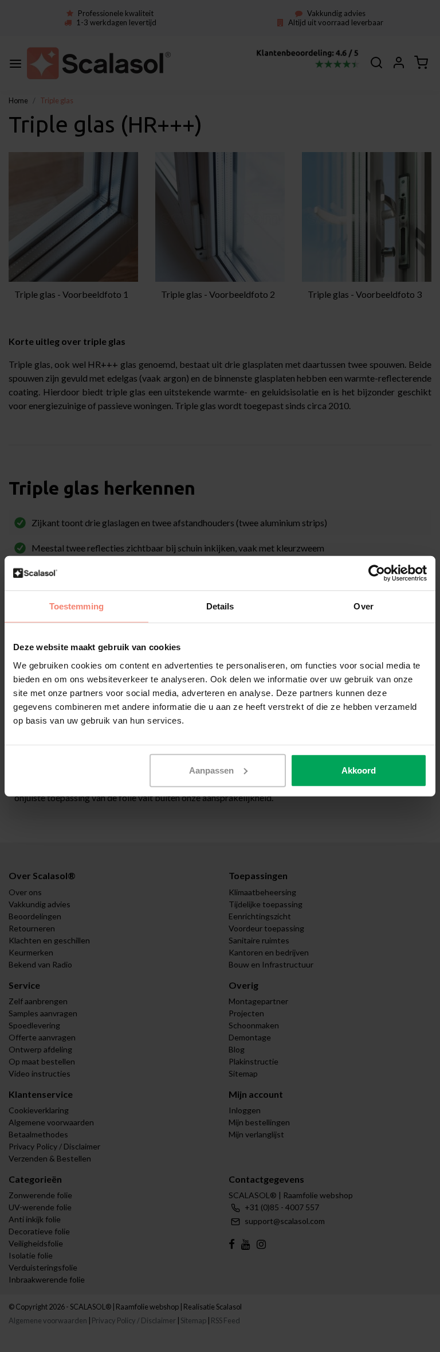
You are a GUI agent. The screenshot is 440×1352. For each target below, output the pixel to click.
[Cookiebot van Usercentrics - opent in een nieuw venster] (377, 573)
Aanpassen (211, 770)
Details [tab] (220, 606)
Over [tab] (363, 606)
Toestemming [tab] (76, 606)
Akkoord (358, 770)
